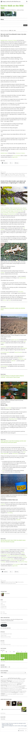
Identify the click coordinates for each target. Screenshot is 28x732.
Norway (20, 688)
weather (15, 694)
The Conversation (16, 155)
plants (11, 583)
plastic (13, 689)
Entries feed (3, 604)
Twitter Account (3, 635)
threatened (9, 692)
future (16, 684)
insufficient (3, 504)
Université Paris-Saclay (18, 211)
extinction (9, 684)
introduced (3, 583)
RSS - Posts (3, 612)
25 (2, 659)
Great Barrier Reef (11, 685)
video (3, 694)
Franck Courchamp (4, 212)
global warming (7, 175)
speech (21, 175)
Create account (3, 601)
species (14, 583)
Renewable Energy (11, 691)
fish (11, 684)
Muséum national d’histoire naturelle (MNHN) (16, 555)
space (21, 691)
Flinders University (13, 208)
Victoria (24, 692)
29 (17, 659)
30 (21, 659)
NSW (23, 688)
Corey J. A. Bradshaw (5, 208)
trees (19, 692)
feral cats (5, 300)
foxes (10, 300)
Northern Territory (16, 688)
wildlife (3, 695)
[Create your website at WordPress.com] (14, 1)
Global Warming (18, 173)
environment (4, 684)
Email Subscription (5, 617)
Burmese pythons (4, 366)
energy (22, 682)
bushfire (24, 678)
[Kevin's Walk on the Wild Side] (14, 13)
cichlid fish (13, 360)
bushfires (3, 679)
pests (9, 583)
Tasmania (2, 692)
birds (21, 678)
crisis (20, 681)
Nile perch (20, 357)
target (24, 175)
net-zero (12, 175)
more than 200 (22, 359)
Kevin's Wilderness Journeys (6, 644)
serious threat (8, 407)
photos (6, 689)
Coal (13, 681)
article (11, 174)
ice (25, 685)
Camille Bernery (19, 209)
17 (25, 656)
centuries (2, 272)
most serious (20, 291)
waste (9, 694)
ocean (26, 688)
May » (4, 661)
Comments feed (3, 606)
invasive (6, 583)
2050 (8, 174)
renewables (18, 691)
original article (14, 157)
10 (25, 654)
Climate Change (11, 173)
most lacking (10, 512)
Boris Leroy (20, 208)
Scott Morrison (17, 175)
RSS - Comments (4, 613)
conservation (16, 681)
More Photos (3, 713)
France (13, 684)
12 (6, 656)
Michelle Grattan (4, 40)
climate (23, 679)
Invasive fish (3, 346)
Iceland (2, 687)
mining (16, 687)
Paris (4, 689)
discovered (23, 681)
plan (9, 689)
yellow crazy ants (15, 339)
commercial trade (22, 277)
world (6, 695)
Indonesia (7, 687)
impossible (18, 519)
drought (9, 682)
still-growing (11, 418)
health (24, 685)
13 (10, 656)
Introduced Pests (12, 582)
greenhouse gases (18, 685)
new (18, 687)
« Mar (2, 661)
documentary (4, 682)
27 (10, 659)
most (3, 470)
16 (21, 656)
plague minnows (23, 348)
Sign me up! (4, 625)
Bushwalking (7, 679)
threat (5, 692)
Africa (2, 678)
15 (17, 656)
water (11, 694)
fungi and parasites (18, 352)
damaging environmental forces (9, 214)
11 (2, 656)
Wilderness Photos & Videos (6, 636)
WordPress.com (3, 607)
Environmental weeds (5, 352)
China (20, 679)
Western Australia (20, 694)
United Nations (15, 453)
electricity (13, 682)
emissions (2, 175)
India (4, 687)
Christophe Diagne (9, 211)
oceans (2, 689)
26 (6, 659)
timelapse (14, 692)
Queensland (4, 691)
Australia (6, 173)
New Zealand (9, 688)
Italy (13, 687)
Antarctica (5, 678)
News (20, 687)
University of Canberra (12, 40)
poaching (16, 689)
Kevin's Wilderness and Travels (6, 633)
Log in (2, 603)
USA (21, 692)
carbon (17, 174)
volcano (6, 694)
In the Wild (2, 642)
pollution (20, 689)
